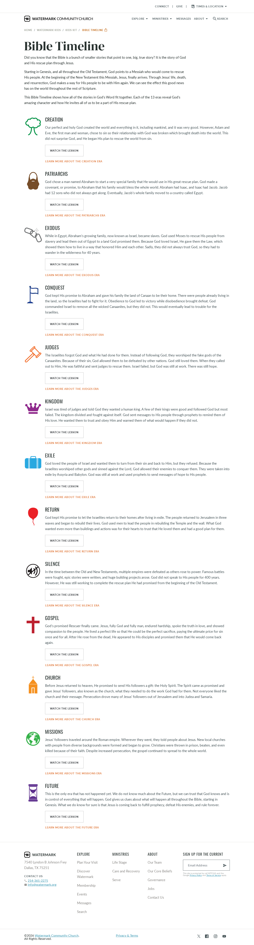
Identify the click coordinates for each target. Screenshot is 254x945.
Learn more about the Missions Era (73, 773)
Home (28, 30)
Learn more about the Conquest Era (74, 335)
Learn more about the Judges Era (72, 389)
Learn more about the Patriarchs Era (75, 215)
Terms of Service (213, 875)
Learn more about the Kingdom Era (73, 443)
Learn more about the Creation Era (73, 161)
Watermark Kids (49, 30)
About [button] (199, 18)
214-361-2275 (38, 880)
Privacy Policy (196, 875)
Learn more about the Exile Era (70, 497)
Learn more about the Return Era (72, 551)
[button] (163, 19)
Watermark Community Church (57, 935)
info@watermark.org (42, 884)
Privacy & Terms (127, 935)
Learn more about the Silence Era (72, 605)
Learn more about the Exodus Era (72, 275)
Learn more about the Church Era (72, 719)
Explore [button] (138, 18)
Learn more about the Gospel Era (72, 665)
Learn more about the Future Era (72, 827)
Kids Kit (71, 30)
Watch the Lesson (64, 150)
